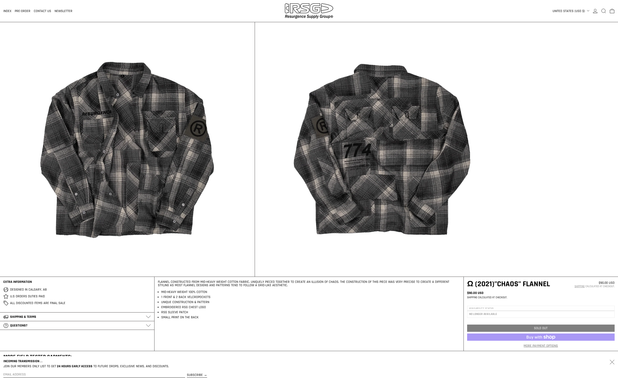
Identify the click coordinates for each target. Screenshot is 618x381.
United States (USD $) (569, 11)
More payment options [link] (541, 345)
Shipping (580, 286)
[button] (603, 11)
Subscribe (195, 375)
